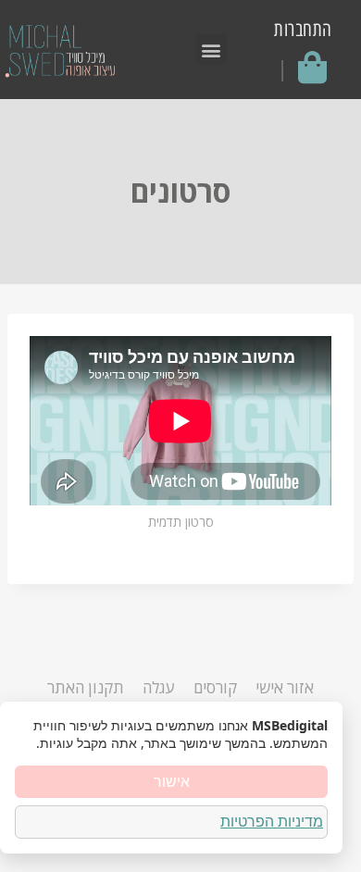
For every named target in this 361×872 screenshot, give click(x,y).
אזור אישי (284, 687)
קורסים (215, 687)
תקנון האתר (85, 687)
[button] (211, 49)
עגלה (158, 687)
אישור (172, 781)
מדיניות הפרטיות (271, 821)
